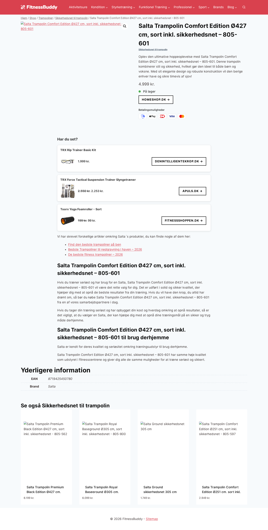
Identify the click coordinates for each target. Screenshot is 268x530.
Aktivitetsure (78, 7)
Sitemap (152, 519)
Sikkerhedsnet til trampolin (153, 49)
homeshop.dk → (156, 99)
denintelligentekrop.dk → (179, 161)
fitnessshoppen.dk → (184, 220)
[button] (124, 26)
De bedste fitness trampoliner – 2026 (95, 254)
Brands (218, 7)
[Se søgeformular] (244, 7)
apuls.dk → (192, 191)
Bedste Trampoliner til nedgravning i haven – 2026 (105, 249)
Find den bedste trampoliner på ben (94, 244)
